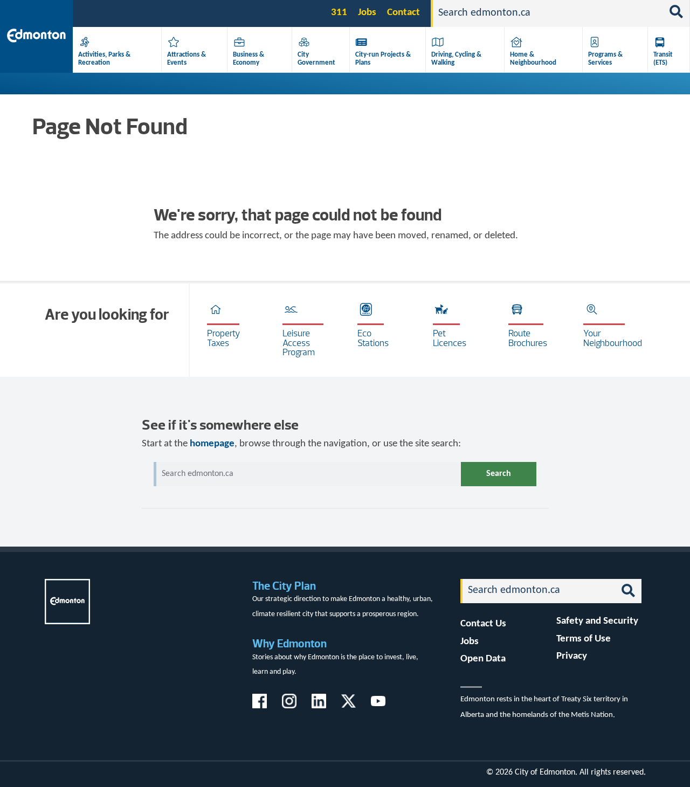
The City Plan (284, 585)
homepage (212, 444)
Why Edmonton (289, 643)
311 (339, 13)
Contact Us (483, 624)
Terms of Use (583, 639)
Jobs (367, 13)
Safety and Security (597, 621)
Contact (403, 13)
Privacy (571, 656)
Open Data (483, 659)
